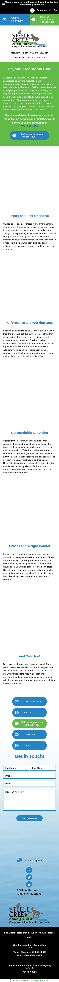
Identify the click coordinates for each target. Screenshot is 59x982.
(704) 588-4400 (29, 126)
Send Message (29, 818)
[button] (29, 135)
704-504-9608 (39, 952)
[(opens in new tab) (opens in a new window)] (29, 843)
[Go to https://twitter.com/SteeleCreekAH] (29, 877)
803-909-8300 (35, 955)
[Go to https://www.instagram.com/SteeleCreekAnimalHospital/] (29, 884)
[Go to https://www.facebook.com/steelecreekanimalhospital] (29, 870)
